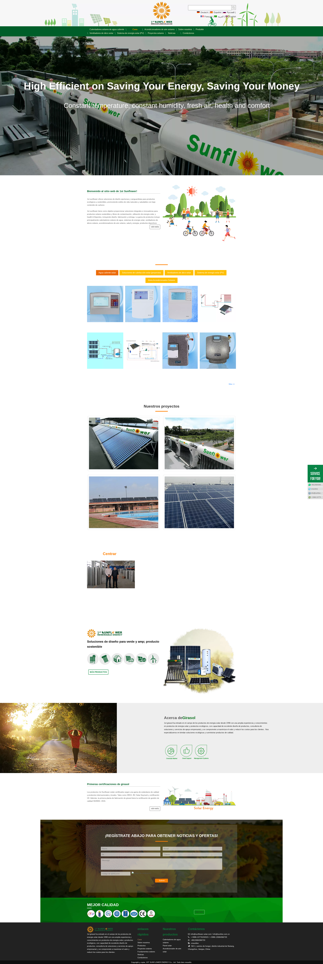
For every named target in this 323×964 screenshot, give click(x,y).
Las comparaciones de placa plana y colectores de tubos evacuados (218, 554)
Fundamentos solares (146, 952)
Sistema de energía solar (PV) (210, 273)
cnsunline (314, 489)
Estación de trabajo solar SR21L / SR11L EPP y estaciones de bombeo (180, 373)
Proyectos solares (145, 949)
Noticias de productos (174, 554)
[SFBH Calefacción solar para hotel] (105, 350)
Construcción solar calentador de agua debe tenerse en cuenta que (218, 566)
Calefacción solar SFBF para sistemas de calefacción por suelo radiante (215, 326)
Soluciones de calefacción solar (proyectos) (141, 273)
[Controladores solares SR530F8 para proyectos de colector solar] (105, 304)
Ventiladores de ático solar (179, 273)
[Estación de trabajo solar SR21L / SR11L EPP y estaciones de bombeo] (180, 350)
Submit (162, 880)
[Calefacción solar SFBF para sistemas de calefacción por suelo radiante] (218, 304)
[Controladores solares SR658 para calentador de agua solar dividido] (180, 304)
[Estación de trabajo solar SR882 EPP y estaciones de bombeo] (218, 350)
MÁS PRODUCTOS (98, 672)
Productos (142, 946)
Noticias (141, 955)
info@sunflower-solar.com (201, 934)
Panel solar (167, 946)
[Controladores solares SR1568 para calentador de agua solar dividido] (142, 304)
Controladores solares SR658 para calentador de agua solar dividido (179, 326)
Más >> (232, 384)
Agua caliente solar (107, 273)
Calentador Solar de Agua (198, 577)
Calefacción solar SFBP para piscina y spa (141, 371)
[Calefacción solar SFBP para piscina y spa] (142, 350)
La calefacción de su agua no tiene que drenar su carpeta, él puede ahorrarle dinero (226, 589)
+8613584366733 (317, 485)
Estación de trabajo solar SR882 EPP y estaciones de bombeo (214, 373)
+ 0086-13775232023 (317, 497)
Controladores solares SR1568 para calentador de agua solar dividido (142, 326)
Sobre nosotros (144, 943)
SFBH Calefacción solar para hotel (99, 371)
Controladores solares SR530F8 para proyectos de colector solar (104, 326)
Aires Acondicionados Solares (161, 280)
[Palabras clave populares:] (233, 7)
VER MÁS (155, 227)
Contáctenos (143, 958)
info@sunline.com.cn (221, 934)
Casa (140, 939)
